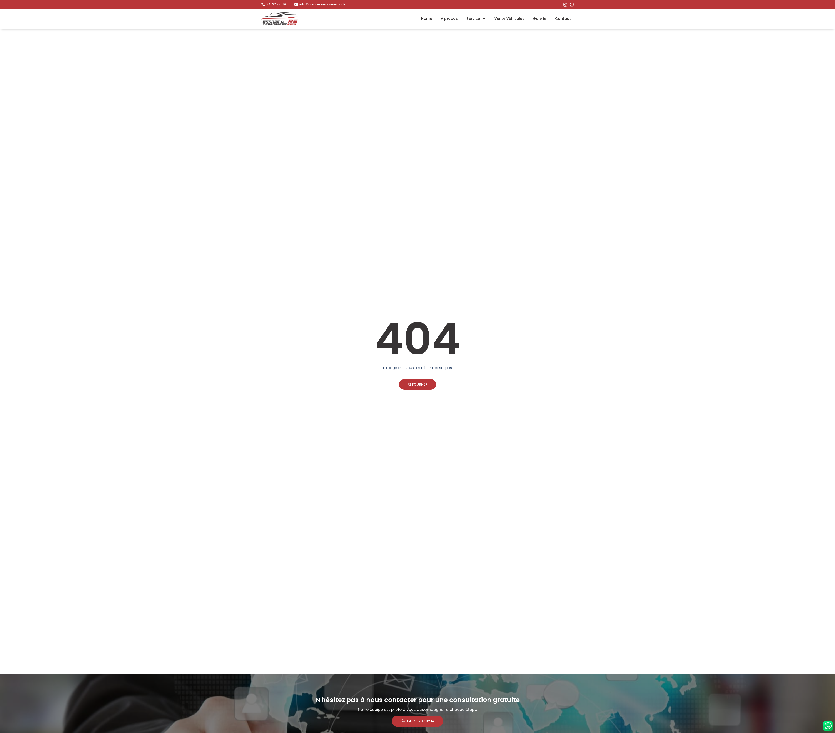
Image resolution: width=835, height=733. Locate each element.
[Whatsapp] (572, 4)
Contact (563, 18)
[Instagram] (565, 4)
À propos (449, 18)
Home (426, 18)
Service (473, 18)
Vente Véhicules (509, 18)
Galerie (539, 18)
